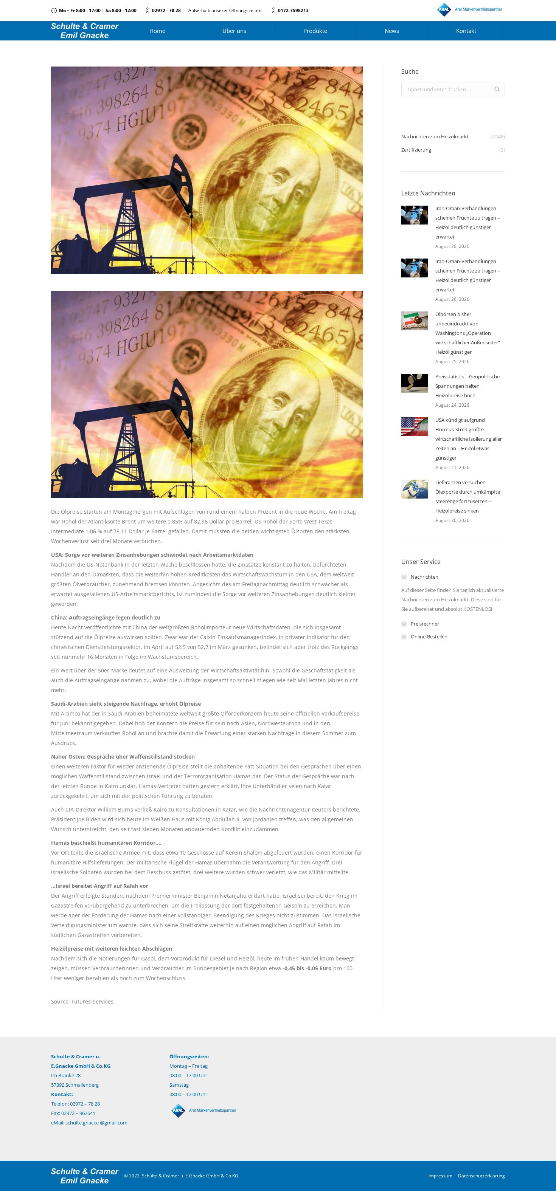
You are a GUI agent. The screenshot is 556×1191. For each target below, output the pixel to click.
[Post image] (414, 215)
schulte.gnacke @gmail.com (96, 1122)
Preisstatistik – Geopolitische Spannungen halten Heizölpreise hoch (467, 386)
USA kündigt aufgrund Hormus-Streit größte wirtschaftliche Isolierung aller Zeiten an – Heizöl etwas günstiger (468, 439)
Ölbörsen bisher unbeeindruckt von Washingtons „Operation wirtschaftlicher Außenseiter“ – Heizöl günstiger (469, 333)
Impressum (440, 1175)
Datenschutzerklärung (481, 1175)
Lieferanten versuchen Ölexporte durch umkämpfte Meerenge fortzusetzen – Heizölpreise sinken (467, 496)
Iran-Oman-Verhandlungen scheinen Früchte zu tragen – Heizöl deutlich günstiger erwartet (467, 222)
